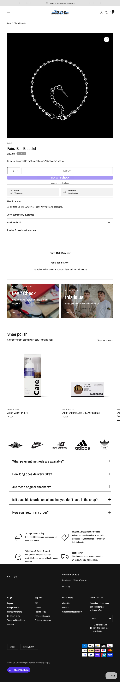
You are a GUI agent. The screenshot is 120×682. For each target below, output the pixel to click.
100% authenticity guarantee (20, 214)
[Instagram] (17, 577)
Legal (10, 598)
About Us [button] (66, 586)
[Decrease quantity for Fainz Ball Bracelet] (9, 170)
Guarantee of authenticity (72, 611)
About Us (66, 603)
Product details (14, 222)
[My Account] (101, 12)
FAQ (36, 603)
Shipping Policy (13, 615)
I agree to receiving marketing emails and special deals (101, 628)
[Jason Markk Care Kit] (32, 376)
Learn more (67, 598)
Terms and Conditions (16, 620)
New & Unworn (14, 201)
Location (65, 607)
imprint (10, 603)
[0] (111, 12)
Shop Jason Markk (105, 340)
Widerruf (10, 624)
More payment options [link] (60, 183)
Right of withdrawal (15, 611)
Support (39, 598)
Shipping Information (43, 620)
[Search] (106, 12)
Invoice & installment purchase (21, 230)
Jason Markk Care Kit (18, 412)
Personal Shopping (42, 615)
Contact (38, 607)
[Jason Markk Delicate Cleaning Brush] (87, 376)
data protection (13, 607)
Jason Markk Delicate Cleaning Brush (81, 412)
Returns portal (40, 611)
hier (63, 161)
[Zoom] (106, 39)
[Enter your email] (110, 618)
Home (9, 23)
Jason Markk (13, 409)
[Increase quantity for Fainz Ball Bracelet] (18, 170)
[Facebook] (10, 577)
